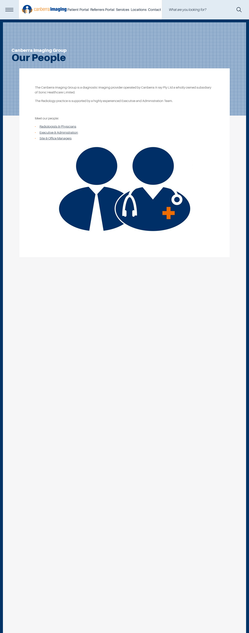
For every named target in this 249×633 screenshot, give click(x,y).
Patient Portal (78, 10)
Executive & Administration (58, 132)
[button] (239, 9)
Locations (138, 10)
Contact (154, 10)
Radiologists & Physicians (57, 126)
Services (122, 10)
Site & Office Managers (55, 138)
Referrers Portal (102, 10)
